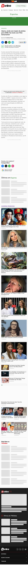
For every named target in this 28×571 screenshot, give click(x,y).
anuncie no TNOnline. (17, 92)
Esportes (14, 14)
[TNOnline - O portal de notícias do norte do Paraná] (6, 6)
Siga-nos (21, 42)
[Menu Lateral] (1, 10)
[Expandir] (26, 561)
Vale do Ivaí (16, 10)
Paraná (20, 10)
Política (24, 10)
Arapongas (10, 10)
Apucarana (5, 10)
